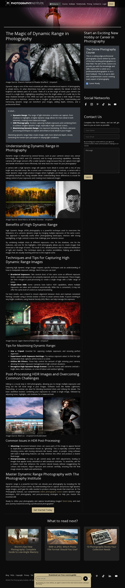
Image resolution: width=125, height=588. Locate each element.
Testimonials (81, 4)
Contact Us (97, 4)
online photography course (51, 492)
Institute (72, 4)
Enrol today (67, 501)
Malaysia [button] (55, 4)
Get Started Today (43, 509)
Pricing (89, 4)
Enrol (111, 4)
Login (104, 4)
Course (65, 4)
